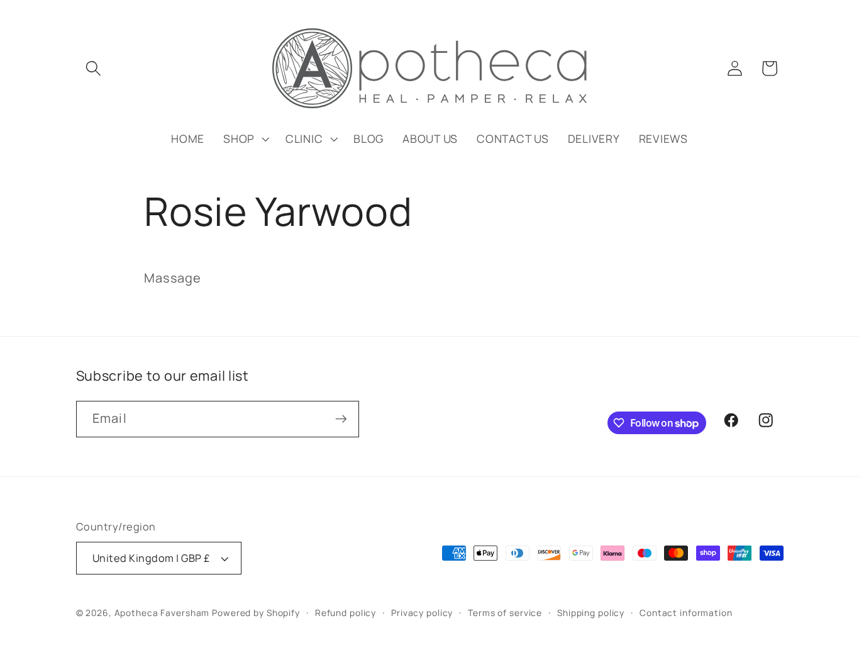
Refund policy (345, 613)
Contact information (686, 613)
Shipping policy (590, 613)
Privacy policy (422, 613)
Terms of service (505, 613)
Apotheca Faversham (162, 613)
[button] (93, 68)
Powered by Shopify (256, 613)
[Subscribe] (341, 419)
